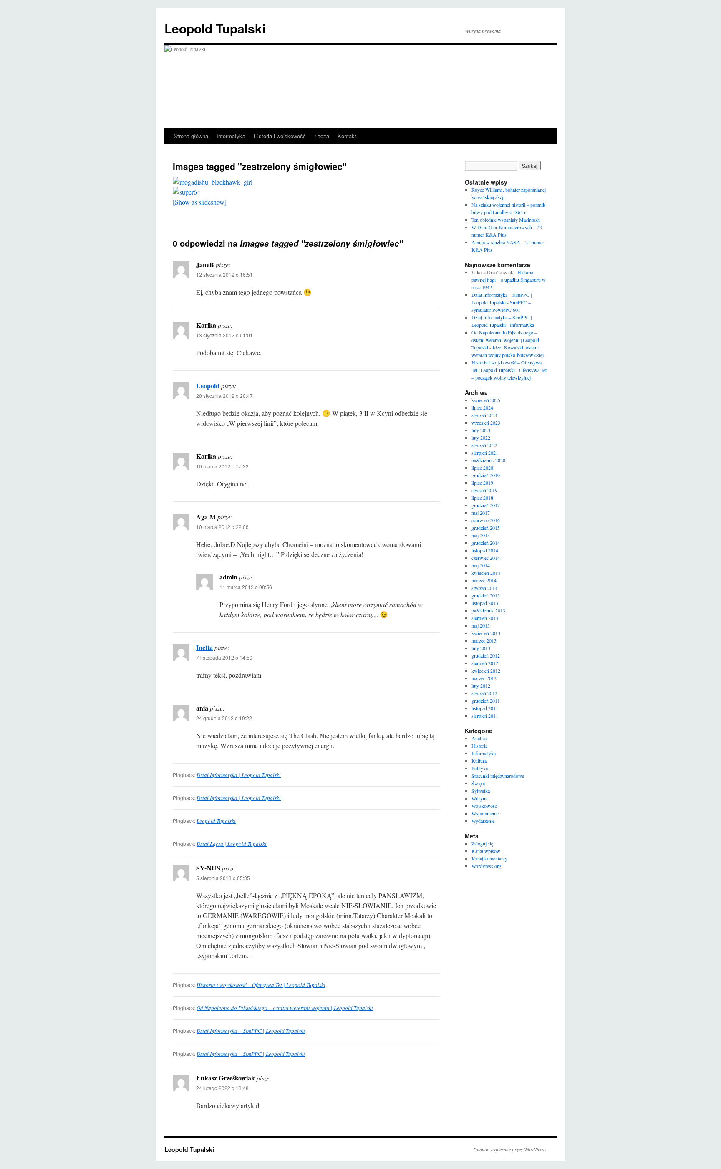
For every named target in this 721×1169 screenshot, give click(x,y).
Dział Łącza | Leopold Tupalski (232, 844)
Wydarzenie (482, 820)
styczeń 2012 (484, 693)
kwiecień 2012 (485, 670)
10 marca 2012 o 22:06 (222, 526)
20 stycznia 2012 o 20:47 (224, 395)
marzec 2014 (484, 580)
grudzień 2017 (485, 505)
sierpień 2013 (484, 618)
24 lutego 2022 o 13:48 (222, 1087)
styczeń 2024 (484, 415)
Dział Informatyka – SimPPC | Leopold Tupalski (251, 1031)
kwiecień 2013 (485, 633)
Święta (478, 783)
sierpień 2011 (484, 715)
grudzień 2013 (485, 595)
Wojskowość (484, 805)
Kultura (479, 760)
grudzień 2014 (485, 542)
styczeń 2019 (484, 490)
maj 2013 (480, 625)
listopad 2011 (484, 708)
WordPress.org (486, 866)
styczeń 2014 (484, 587)
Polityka (479, 768)
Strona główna (191, 136)
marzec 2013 (484, 640)
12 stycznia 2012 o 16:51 (224, 274)
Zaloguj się (482, 843)
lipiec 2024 (482, 407)
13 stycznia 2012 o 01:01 (224, 335)
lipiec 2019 (482, 482)
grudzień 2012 (485, 655)
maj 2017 (480, 512)
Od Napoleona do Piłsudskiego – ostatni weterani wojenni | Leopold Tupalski (285, 1008)
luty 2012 (480, 685)
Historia (479, 745)
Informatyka (231, 136)
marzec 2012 (484, 678)
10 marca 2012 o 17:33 (222, 466)
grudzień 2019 (485, 475)
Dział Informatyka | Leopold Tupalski (239, 775)
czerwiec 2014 (485, 557)
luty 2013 (480, 648)
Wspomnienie (485, 813)
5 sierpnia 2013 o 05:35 (223, 877)
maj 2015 (480, 535)
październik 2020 (488, 460)
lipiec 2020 (482, 467)
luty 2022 (480, 437)
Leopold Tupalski (214, 28)
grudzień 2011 (485, 700)
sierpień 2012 (484, 663)
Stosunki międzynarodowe (497, 775)
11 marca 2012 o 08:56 (245, 586)
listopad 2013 (484, 603)
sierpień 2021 (484, 452)
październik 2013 (488, 610)
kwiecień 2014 (485, 572)
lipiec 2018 (482, 497)
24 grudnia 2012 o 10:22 (224, 717)
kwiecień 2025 (485, 400)
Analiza (479, 738)
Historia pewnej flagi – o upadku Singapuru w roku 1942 (508, 280)
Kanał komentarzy (489, 858)
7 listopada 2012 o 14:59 (224, 657)
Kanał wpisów (485, 851)
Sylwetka (480, 790)
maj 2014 (480, 565)
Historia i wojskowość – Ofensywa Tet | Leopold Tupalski (261, 985)
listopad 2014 (484, 550)
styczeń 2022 (484, 445)
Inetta (204, 647)
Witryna (479, 798)
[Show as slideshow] (200, 201)
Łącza (321, 136)
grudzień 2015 (485, 527)
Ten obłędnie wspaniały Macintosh (505, 219)
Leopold (207, 385)
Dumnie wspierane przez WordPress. (510, 1149)
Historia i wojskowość (280, 136)
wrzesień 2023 (485, 422)
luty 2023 (480, 430)
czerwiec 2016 (485, 520)
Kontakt (347, 136)
